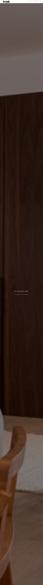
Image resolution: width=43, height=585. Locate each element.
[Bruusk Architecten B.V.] (6, 1)
